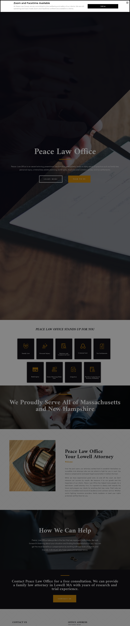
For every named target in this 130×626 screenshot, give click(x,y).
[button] (127, 2)
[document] (65, 313)
